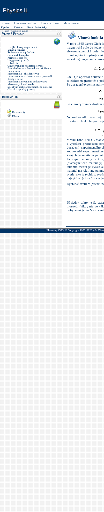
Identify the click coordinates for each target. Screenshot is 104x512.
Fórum (16, 116)
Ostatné (18, 27)
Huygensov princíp (18, 60)
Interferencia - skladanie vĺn (23, 73)
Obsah (5, 23)
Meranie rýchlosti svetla (20, 84)
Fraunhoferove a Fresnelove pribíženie (29, 68)
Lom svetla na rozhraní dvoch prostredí (29, 76)
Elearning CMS (55, 230)
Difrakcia (12, 63)
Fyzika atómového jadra (15, 30)
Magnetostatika (72, 23)
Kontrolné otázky (37, 27)
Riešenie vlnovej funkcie (21, 52)
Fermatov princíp (17, 57)
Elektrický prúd (50, 23)
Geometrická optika (18, 55)
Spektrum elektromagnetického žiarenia (29, 87)
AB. (95, 230)
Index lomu (14, 71)
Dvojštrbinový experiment (22, 47)
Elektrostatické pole (25, 23)
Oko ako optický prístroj (21, 89)
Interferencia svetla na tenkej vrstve (27, 81)
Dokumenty (18, 112)
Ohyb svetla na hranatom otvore (25, 65)
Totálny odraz (15, 79)
